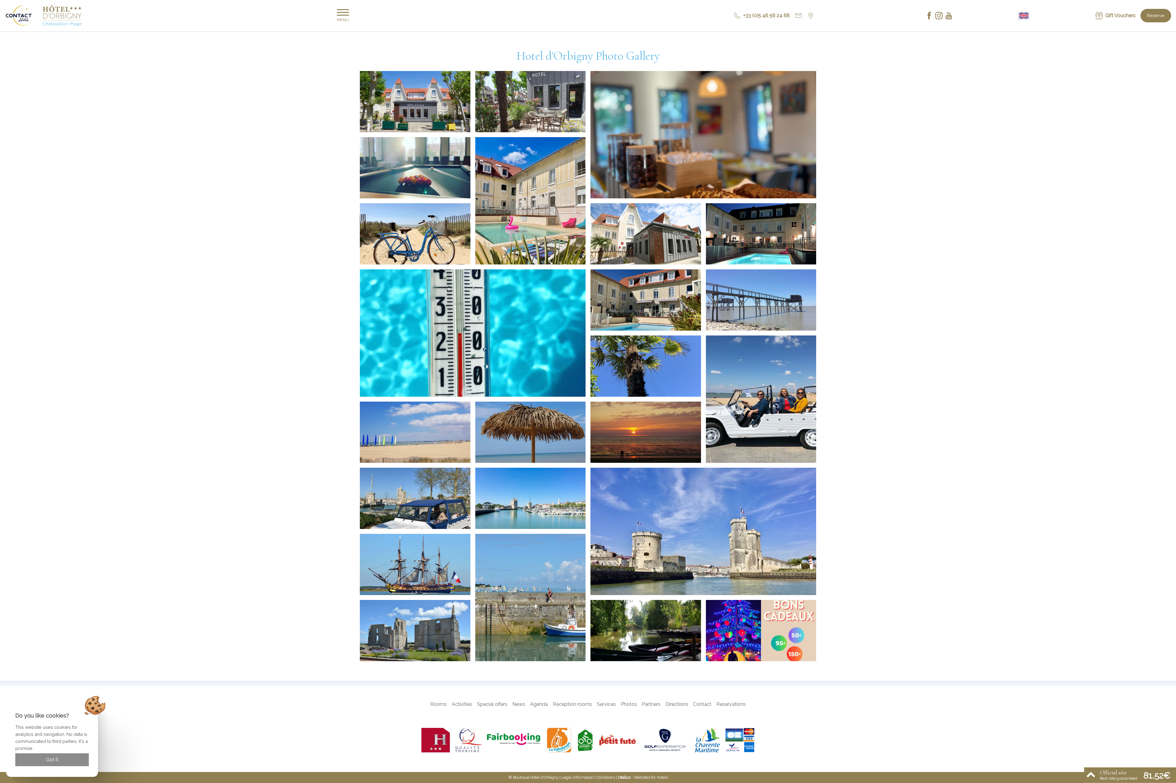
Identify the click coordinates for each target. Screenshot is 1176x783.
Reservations (731, 704)
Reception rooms (572, 704)
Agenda (539, 704)
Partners (651, 704)
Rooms (438, 704)
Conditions (605, 777)
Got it (52, 759)
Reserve (1155, 15)
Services (606, 704)
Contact (702, 704)
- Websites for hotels (643, 777)
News (518, 704)
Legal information (577, 777)
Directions (676, 704)
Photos (629, 704)
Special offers (492, 704)
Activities (462, 704)
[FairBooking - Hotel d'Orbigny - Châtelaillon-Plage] (514, 740)
